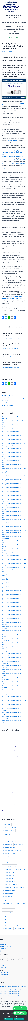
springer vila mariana (8, 919)
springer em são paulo (9, 866)
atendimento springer (8, 830)
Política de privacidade (7, 405)
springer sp (19, 900)
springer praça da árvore (9, 890)
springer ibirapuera (20, 869)
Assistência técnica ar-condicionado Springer (13, 398)
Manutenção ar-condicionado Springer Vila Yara (14, 446)
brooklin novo (7, 834)
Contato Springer (6, 402)
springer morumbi (7, 887)
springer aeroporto (7, 844)
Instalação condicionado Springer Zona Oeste (13, 163)
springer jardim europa (8, 875)
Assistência (3, 944)
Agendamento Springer (7, 395)
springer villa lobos (7, 928)
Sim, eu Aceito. (8, 1018)
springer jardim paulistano (9, 881)
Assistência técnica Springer (9, 168)
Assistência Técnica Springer (12, 354)
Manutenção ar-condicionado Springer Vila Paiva (14, 553)
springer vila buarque (8, 906)
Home (1, 943)
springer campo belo (8, 850)
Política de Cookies (19, 1018)
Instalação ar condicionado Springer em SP (12, 156)
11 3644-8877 (3, 965)
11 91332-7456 (4, 972)
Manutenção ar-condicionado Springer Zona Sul (14, 429)
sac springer (6, 841)
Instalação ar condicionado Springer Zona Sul (13, 159)
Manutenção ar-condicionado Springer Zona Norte (13, 995)
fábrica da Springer (12, 140)
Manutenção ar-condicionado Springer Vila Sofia (14, 468)
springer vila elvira (7, 912)
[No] (26, 1015)
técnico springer (19, 928)
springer (14, 841)
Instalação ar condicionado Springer (11, 151)
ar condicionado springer (9, 827)
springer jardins (6, 884)
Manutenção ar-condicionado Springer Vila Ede (14, 694)
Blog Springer (5, 400)
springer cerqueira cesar (9, 853)
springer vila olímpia (7, 925)
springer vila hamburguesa (9, 916)
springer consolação (19, 859)
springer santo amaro (8, 900)
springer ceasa (19, 850)
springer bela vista (18, 844)
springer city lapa (7, 859)
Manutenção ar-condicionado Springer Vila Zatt (14, 443)
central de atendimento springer (10, 838)
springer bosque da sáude (9, 847)
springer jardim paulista (8, 878)
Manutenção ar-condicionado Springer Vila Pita (13, 519)
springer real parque (8, 893)
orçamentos (10, 215)
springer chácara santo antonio (10, 856)
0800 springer (6, 824)
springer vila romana (20, 925)
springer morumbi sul (19, 887)
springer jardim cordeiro (8, 872)
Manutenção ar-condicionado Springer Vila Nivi (13, 567)
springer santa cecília (8, 896)
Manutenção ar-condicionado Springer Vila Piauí (14, 530)
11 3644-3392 (3, 967)
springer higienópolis (8, 869)
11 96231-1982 (4, 974)
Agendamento (3, 948)
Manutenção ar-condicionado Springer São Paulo (12, 989)
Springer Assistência (8, 338)
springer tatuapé (21, 903)
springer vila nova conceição (10, 922)
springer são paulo (8, 903)
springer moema (17, 884)
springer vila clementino (8, 909)
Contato (2, 950)
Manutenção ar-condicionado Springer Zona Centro (13, 991)
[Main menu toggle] (25, 7)
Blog (1, 952)
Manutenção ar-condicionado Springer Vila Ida (13, 651)
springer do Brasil (7, 862)
